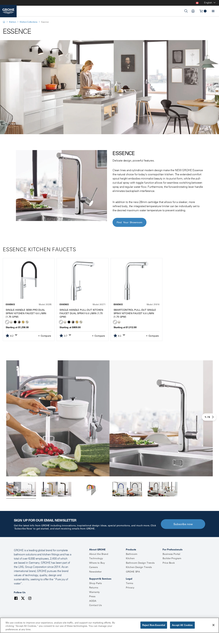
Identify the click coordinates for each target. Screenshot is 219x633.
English (208, 2)
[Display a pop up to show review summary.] (17, 336)
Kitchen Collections (28, 22)
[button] (44, 336)
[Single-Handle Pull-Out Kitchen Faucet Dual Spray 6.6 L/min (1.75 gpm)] (82, 281)
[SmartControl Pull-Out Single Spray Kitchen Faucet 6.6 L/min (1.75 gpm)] (136, 281)
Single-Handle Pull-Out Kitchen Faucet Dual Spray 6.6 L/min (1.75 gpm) (81, 313)
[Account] (193, 11)
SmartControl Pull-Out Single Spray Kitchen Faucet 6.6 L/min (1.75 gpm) (135, 313)
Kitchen (12, 22)
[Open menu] (213, 11)
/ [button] (207, 417)
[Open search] (186, 11)
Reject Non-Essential (153, 624)
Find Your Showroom (129, 222)
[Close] (213, 625)
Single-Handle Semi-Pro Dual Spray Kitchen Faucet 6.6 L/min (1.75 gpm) (26, 313)
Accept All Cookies (182, 624)
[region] (109, 625)
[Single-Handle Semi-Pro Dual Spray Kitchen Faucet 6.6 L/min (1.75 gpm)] (29, 281)
